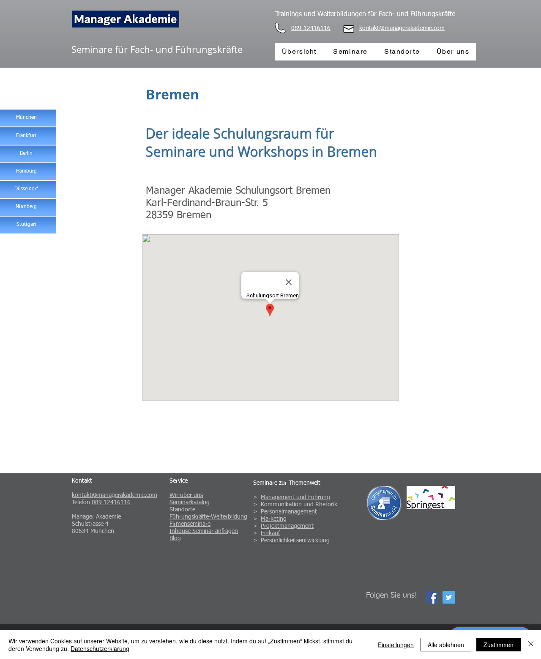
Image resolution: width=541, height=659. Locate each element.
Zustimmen (499, 644)
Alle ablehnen (446, 644)
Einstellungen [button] (396, 644)
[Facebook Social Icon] (432, 597)
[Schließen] (531, 644)
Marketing (274, 519)
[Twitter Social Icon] (449, 597)
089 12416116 (111, 502)
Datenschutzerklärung (100, 648)
